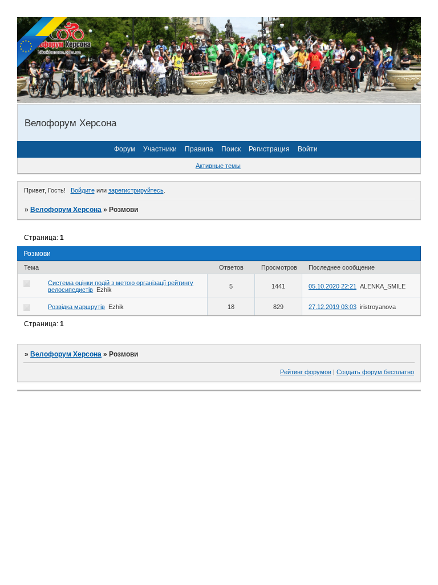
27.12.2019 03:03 (332, 306)
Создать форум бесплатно (375, 371)
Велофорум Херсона (66, 210)
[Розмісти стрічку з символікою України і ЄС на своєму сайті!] (42, 43)
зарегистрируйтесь (136, 190)
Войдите (83, 190)
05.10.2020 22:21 (332, 286)
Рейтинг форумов (305, 371)
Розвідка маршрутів (76, 306)
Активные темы (218, 165)
